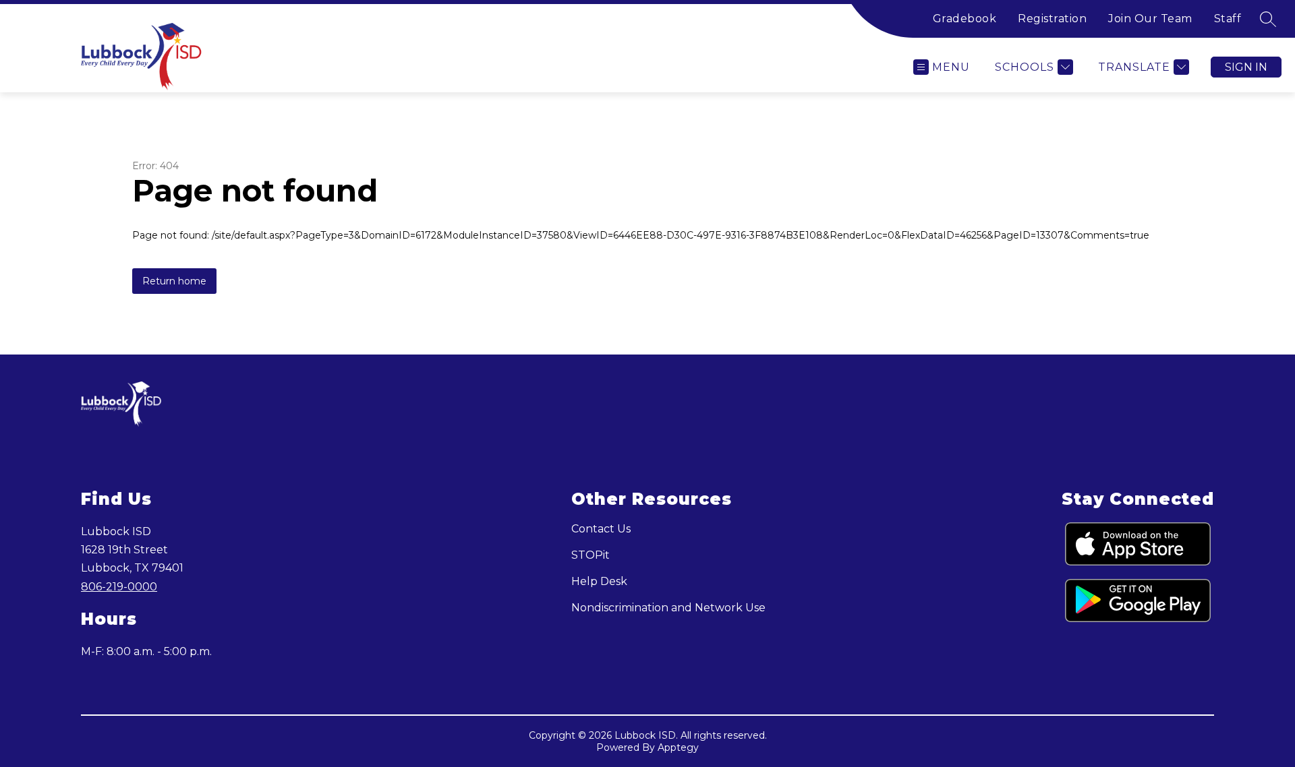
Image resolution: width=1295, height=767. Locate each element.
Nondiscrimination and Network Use (668, 607)
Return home (174, 281)
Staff (1228, 18)
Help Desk (599, 581)
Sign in (1246, 67)
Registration (1052, 18)
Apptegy (678, 747)
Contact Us (601, 528)
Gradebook (965, 18)
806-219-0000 (119, 586)
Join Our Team (1150, 18)
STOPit (590, 555)
